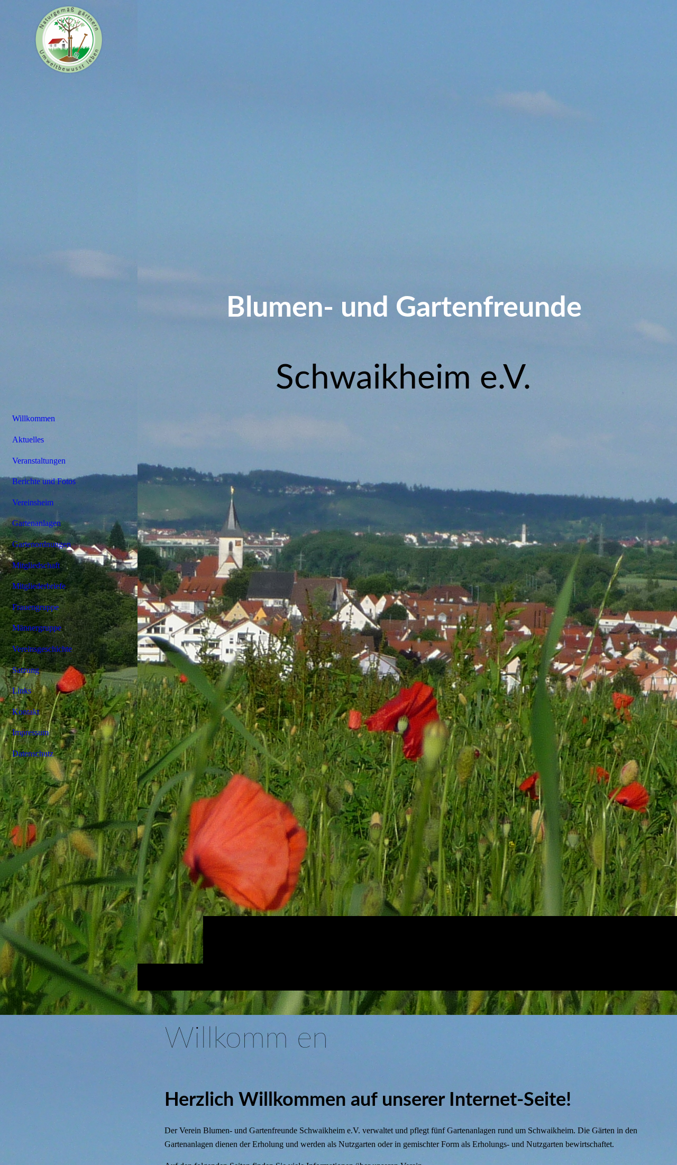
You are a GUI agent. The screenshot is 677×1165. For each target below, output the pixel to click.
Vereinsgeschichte (42, 648)
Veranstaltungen (39, 460)
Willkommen (33, 418)
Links (21, 690)
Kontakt (25, 711)
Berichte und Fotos (44, 481)
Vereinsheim (32, 502)
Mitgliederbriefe (39, 585)
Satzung (25, 669)
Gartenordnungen (41, 544)
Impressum (30, 732)
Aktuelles (28, 439)
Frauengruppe (35, 607)
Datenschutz (32, 753)
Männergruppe (36, 627)
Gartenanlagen (36, 523)
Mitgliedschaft (36, 565)
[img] (407, 495)
